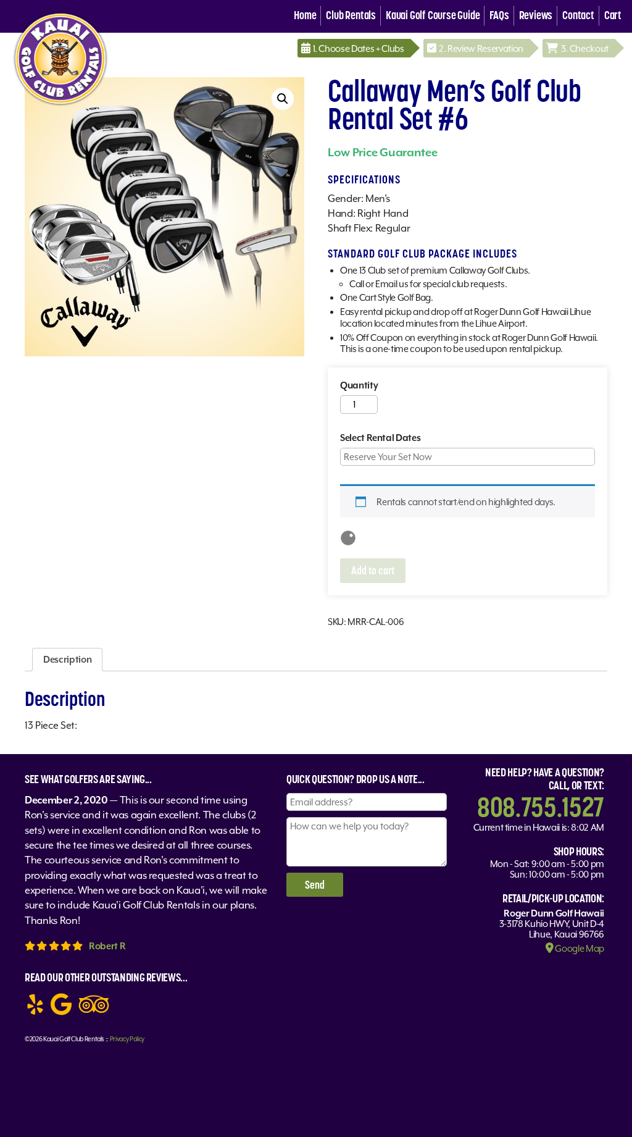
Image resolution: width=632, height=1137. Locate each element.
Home (305, 15)
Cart (613, 15)
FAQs (499, 15)
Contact (578, 15)
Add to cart (372, 570)
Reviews (536, 15)
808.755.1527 (540, 806)
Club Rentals (351, 15)
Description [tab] (67, 659)
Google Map (579, 948)
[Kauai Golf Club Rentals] (60, 106)
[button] (283, 99)
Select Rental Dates (380, 437)
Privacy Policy (127, 1039)
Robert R (107, 946)
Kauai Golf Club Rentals (73, 1039)
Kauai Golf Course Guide (433, 15)
